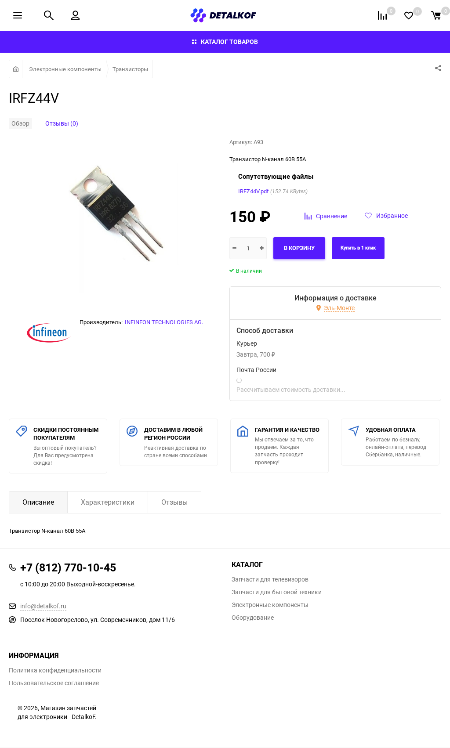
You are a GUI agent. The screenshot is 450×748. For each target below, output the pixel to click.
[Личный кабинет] (75, 15)
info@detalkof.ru (43, 606)
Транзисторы (130, 69)
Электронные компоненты (65, 69)
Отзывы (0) (61, 123)
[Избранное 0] (408, 15)
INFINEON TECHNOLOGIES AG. (164, 322)
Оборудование (253, 617)
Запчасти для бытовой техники (277, 592)
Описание (38, 502)
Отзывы (174, 502)
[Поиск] (49, 15)
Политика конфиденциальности (55, 670)
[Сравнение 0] (382, 15)
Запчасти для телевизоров (270, 579)
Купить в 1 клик (358, 248)
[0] (436, 15)
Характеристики (107, 502)
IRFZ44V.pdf (253, 191)
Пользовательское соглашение (54, 683)
